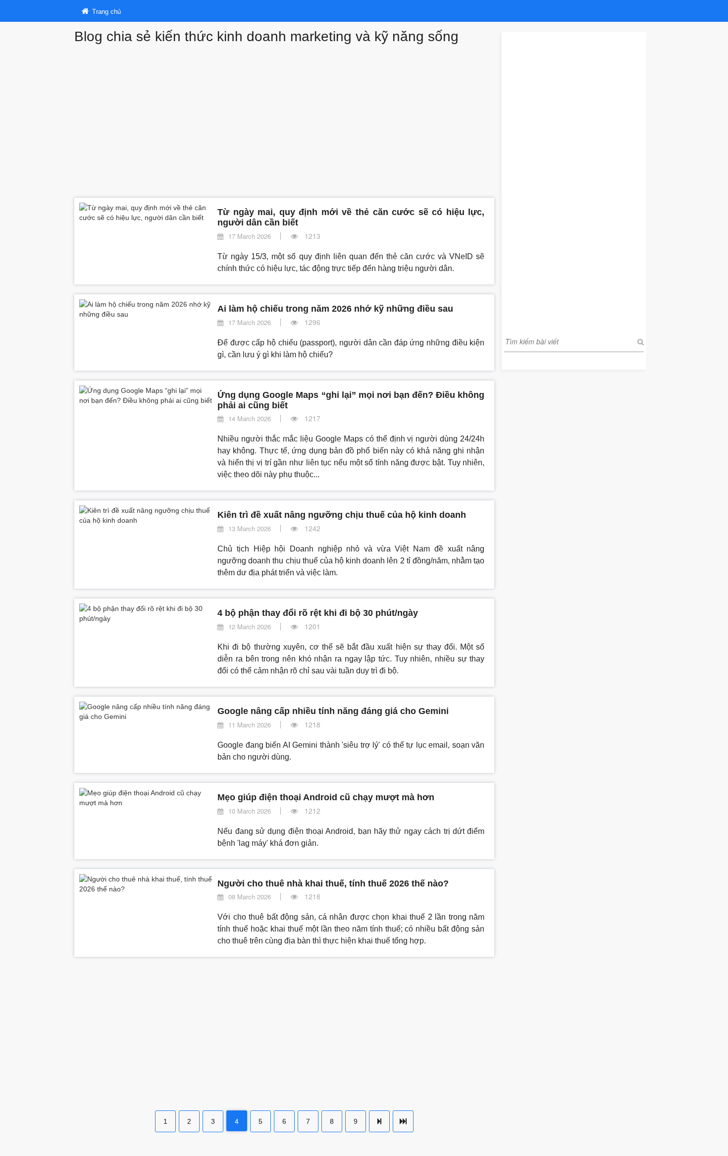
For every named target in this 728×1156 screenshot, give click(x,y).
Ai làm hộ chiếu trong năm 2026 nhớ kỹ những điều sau (335, 309)
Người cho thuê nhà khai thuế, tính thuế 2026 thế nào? (333, 883)
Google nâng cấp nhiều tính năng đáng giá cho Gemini (333, 711)
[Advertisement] (284, 118)
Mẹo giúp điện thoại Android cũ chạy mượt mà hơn (325, 797)
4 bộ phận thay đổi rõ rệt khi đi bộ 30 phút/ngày (317, 613)
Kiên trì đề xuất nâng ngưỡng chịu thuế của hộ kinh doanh (341, 515)
